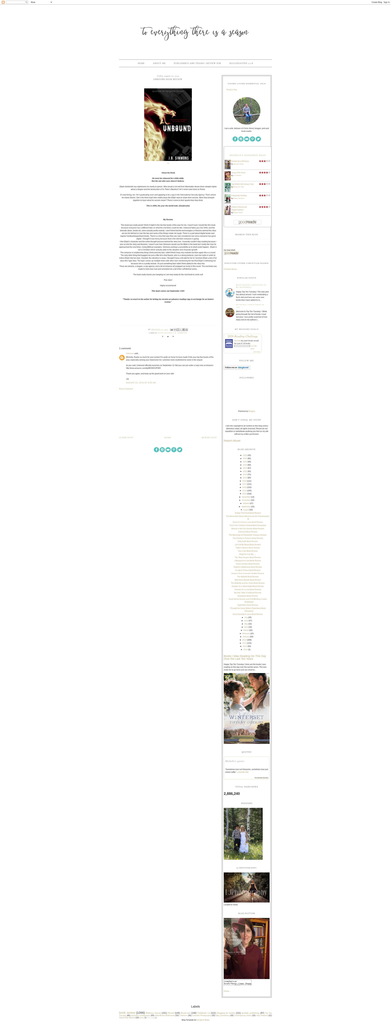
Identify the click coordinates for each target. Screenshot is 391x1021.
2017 (244, 484)
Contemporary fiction (243, 1015)
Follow (226, 991)
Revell (171, 1013)
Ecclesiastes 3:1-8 (241, 63)
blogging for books (226, 1013)
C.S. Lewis (150, 1018)
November (246, 500)
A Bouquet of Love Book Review (247, 561)
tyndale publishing (250, 1013)
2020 (245, 474)
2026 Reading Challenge (243, 336)
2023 (245, 465)
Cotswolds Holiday (239, 196)
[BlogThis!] (177, 329)
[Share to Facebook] (183, 329)
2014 (244, 494)
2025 (245, 458)
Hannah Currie (238, 164)
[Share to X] (180, 329)
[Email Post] (171, 329)
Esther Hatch (238, 212)
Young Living (231, 90)
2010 (245, 649)
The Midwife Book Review (248, 577)
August (246, 510)
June (246, 621)
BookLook (185, 1013)
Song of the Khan (238, 173)
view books (256, 352)
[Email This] (175, 329)
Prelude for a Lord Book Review (248, 589)
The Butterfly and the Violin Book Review (248, 583)
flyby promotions (222, 1015)
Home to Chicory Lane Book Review (248, 522)
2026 (245, 455)
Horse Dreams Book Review (247, 564)
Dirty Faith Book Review (248, 541)
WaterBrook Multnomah (165, 1015)
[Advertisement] (168, 413)
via (168, 163)
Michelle (237, 340)
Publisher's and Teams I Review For (197, 63)
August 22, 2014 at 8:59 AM (141, 383)
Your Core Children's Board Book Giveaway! (247, 525)
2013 (244, 640)
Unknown (130, 353)
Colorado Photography (201, 1015)
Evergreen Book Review (248, 596)
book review (165, 333)
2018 (244, 481)
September (246, 507)
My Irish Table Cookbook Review (247, 593)
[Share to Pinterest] (186, 329)
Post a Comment (126, 389)
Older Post (126, 437)
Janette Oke (243, 772)
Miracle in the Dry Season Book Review (247, 529)
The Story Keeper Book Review (248, 557)
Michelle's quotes (234, 761)
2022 (245, 468)
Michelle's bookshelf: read (248, 155)
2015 (244, 491)
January (246, 637)
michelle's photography (140, 1015)
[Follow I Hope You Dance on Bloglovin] (237, 369)
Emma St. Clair (238, 187)
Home (141, 63)
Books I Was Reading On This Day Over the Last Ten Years (245, 657)
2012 (244, 643)
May (246, 624)
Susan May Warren (127, 1018)
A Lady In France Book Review (247, 570)
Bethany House (153, 1013)
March (246, 630)
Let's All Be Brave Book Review (248, 545)
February (246, 633)
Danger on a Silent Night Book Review (248, 586)
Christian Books (230, 269)
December (246, 497)
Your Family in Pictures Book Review (248, 538)
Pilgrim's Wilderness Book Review (248, 567)
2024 (245, 462)
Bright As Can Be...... (247, 554)
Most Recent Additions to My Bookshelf (251, 286)
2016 (244, 487)
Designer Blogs (203, 1020)
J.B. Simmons (180, 333)
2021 (245, 471)
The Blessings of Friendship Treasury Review (248, 535)
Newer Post (209, 437)
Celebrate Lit (203, 1013)
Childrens (183, 1015)
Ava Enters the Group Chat (242, 184)
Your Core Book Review (248, 551)
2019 (245, 478)
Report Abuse (232, 440)
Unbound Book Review (247, 532)
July (246, 617)
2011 (245, 646)
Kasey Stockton (239, 198)
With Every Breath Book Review (248, 580)
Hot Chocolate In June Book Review (248, 614)
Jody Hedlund (262, 1015)
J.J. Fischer (237, 175)
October (246, 503)
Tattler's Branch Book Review (248, 548)
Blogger (251, 411)
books (141, 1018)
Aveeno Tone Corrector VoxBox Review (247, 573)
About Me (159, 63)
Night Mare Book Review (248, 605)
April (246, 627)
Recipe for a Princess (240, 161)
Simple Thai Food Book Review (248, 513)
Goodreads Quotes (261, 778)
